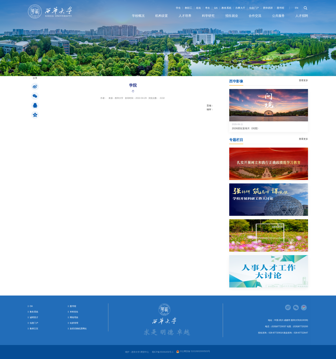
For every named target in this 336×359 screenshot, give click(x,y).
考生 (207, 8)
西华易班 (268, 8)
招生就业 (231, 15)
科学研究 (208, 15)
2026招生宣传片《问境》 (246, 128)
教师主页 (34, 328)
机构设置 (161, 15)
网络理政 (74, 317)
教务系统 (226, 8)
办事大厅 (240, 8)
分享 (35, 78)
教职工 (188, 8)
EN (296, 8)
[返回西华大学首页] (50, 5)
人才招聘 (301, 15)
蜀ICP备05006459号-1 (162, 352)
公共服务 (278, 15)
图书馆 (280, 8)
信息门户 (254, 8)
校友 (198, 8)
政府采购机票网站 (78, 328)
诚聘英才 (34, 317)
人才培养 (185, 15)
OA (216, 8)
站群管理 (74, 323)
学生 (178, 8)
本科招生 (74, 312)
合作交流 (255, 15)
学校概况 (138, 15)
